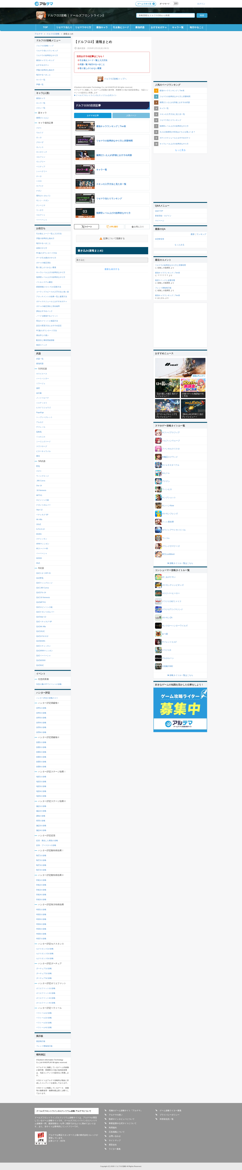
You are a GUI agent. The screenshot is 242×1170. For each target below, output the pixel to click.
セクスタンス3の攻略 (45, 958)
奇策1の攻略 (41, 909)
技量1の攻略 (41, 742)
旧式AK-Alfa (41, 626)
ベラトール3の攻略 (44, 1023)
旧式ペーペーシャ (43, 656)
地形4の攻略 (41, 791)
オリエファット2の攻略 (45, 993)
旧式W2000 (40, 660)
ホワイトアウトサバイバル (174, 530)
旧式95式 (40, 665)
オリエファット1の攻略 (45, 988)
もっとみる (179, 245)
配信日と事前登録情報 (45, 340)
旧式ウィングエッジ (44, 583)
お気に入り (139, 227)
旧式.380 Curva (42, 588)
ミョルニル (40, 437)
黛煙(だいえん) (42, 118)
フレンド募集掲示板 (44, 1046)
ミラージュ (40, 383)
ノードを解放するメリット (47, 316)
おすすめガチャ (159, 27)
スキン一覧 (40, 108)
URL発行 (114, 227)
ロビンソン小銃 (42, 500)
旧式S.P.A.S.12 (42, 636)
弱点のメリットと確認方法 (47, 321)
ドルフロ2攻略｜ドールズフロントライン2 (75, 15)
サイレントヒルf (169, 642)
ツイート (88, 227)
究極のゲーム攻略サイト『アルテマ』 (125, 1110)
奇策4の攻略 (41, 924)
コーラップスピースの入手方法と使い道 (52, 292)
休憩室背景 (159, 239)
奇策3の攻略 (41, 919)
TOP (45, 27)
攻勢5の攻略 (41, 727)
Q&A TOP (159, 211)
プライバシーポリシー (169, 1115)
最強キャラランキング (45, 60)
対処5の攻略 (41, 899)
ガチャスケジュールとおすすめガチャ (51, 301)
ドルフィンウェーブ (171, 441)
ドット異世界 (168, 522)
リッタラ (39, 210)
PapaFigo (40, 412)
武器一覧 (84, 64)
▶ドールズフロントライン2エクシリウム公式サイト (95, 95)
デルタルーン (168, 658)
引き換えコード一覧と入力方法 (93, 60)
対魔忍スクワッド (170, 457)
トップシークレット (44, 417)
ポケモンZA (167, 617)
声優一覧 (39, 84)
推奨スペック (41, 345)
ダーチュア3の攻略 (44, 978)
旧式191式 (40, 631)
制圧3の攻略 (41, 865)
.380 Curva (40, 481)
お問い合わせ (115, 1136)
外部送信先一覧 (167, 1119)
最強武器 (140, 27)
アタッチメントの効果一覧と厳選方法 (51, 296)
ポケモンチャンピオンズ (173, 585)
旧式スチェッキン (43, 646)
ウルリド (39, 133)
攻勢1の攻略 (41, 708)
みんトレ (166, 473)
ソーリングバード (43, 442)
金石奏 (39, 393)
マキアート (40, 215)
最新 (193, 234)
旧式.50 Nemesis (43, 597)
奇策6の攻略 (41, 934)
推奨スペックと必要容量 (165, 280)
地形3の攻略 (41, 786)
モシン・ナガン (42, 200)
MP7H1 (39, 495)
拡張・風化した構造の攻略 (47, 840)
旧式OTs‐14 (41, 592)
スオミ (39, 128)
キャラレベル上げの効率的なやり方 (50, 272)
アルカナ (39, 422)
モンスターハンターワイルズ (175, 626)
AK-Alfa (39, 519)
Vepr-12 (39, 510)
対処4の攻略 (41, 895)
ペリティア (40, 167)
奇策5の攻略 (41, 929)
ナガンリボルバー (43, 505)
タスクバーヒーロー (171, 593)
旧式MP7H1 (41, 602)
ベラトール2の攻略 (44, 1018)
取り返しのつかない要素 (90, 68)
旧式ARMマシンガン (44, 651)
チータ (39, 176)
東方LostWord (168, 554)
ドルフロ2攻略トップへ (115, 79)
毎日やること (197, 27)
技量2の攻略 (41, 747)
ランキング (201, 234)
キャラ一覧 (178, 27)
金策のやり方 (41, 248)
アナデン (166, 481)
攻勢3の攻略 (41, 718)
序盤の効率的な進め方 (45, 70)
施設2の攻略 (41, 811)
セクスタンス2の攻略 (45, 953)
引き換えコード (121, 27)
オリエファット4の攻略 (45, 1003)
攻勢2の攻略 (41, 713)
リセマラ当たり (64, 27)
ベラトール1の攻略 (44, 1013)
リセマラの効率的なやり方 (47, 55)
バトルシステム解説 (44, 282)
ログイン (201, 4)
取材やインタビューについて (121, 1119)
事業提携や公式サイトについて (122, 1123)
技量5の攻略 (41, 762)
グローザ (39, 142)
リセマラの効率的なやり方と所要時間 (175, 96)
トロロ (39, 181)
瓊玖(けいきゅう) (43, 196)
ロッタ (39, 137)
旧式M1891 (40, 641)
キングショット (169, 497)
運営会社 (113, 1145)
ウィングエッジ (42, 476)
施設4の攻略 (41, 830)
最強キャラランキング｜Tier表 (172, 90)
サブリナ (39, 186)
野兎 (38, 466)
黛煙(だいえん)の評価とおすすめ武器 (175, 102)
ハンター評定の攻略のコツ (47, 698)
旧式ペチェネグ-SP (44, 622)
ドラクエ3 (166, 650)
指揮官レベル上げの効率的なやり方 (50, 277)
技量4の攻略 (41, 757)
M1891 (39, 534)
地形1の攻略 (41, 777)
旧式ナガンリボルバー (45, 612)
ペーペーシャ (41, 220)
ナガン (39, 191)
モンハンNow (168, 505)
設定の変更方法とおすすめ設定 (49, 326)
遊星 (38, 388)
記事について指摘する (114, 238)
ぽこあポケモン (169, 577)
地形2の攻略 (41, 782)
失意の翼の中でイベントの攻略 (49, 684)
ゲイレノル (40, 427)
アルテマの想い (116, 1115)
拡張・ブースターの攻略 (46, 845)
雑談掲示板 (40, 1041)
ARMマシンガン (42, 544)
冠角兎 (39, 432)
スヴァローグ (41, 446)
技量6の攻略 (41, 767)
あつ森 (165, 634)
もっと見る (180, 150)
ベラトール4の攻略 (44, 1027)
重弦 (38, 456)
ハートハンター (42, 378)
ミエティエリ (41, 403)
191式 (38, 524)
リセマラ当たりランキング (47, 51)
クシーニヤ (40, 205)
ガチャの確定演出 (43, 263)
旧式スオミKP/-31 (43, 573)
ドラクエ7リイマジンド (172, 609)
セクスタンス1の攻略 (45, 949)
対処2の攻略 (41, 885)
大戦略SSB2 (167, 666)
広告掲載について (117, 1132)
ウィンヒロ (167, 489)
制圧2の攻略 (41, 860)
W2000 (39, 558)
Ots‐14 (39, 486)
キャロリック (41, 152)
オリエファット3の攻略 (45, 998)
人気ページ (131, 115)
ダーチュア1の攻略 (44, 968)
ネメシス (39, 147)
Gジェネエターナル (170, 465)
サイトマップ (115, 1140)
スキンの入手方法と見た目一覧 (172, 114)
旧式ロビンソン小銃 (44, 607)
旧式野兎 (39, 578)
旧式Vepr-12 (41, 617)
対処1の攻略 (41, 880)
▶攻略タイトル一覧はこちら (180, 563)
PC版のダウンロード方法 (46, 253)
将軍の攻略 (40, 821)
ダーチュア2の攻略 (44, 973)
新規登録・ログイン (163, 216)
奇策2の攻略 (41, 914)
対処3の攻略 (41, 890)
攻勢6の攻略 (41, 732)
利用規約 (113, 1127)
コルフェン (40, 157)
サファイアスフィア (171, 432)
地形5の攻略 (41, 796)
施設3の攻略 (41, 826)
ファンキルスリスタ (171, 449)
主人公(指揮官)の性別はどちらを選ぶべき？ (177, 132)
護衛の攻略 (40, 816)
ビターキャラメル (43, 451)
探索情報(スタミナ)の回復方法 (48, 287)
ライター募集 (115, 1149)
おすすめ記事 (93, 115)
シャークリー (41, 171)
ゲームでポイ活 (144, 4)
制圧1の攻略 (41, 855)
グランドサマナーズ (171, 546)
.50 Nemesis (41, 490)
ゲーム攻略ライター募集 (170, 1110)
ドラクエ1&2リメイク (171, 601)
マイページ (159, 221)
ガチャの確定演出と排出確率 (48, 306)
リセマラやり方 (83, 27)
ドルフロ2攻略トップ (45, 46)
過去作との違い (42, 335)
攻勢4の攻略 (41, 723)
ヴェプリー (40, 162)
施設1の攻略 (41, 806)
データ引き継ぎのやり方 (46, 258)
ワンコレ (166, 538)
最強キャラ (102, 27)
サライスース (41, 374)
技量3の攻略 (41, 752)
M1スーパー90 (42, 548)
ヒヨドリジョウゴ (43, 408)
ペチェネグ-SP (42, 515)
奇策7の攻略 (41, 939)
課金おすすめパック (44, 311)
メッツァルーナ (42, 398)
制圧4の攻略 (41, 870)
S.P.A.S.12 (40, 529)
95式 (38, 563)
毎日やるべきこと (97, 64)
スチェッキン (41, 539)
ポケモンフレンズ (170, 513)
